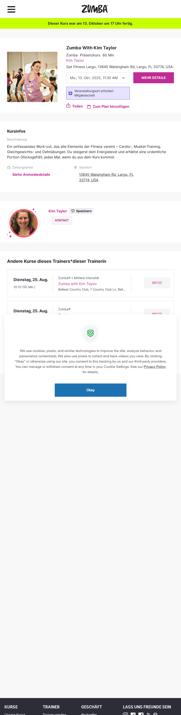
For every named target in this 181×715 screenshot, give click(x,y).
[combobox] (98, 77)
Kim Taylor (75, 60)
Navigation (11, 9)
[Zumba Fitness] (94, 9)
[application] (90, 357)
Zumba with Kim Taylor (77, 284)
